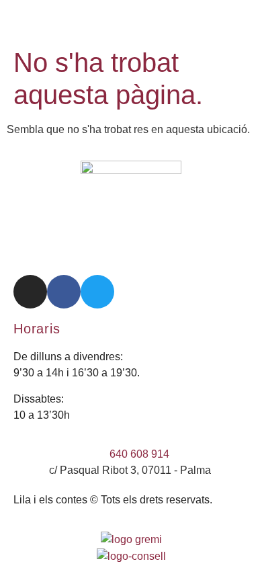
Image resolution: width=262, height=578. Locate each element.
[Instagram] (30, 291)
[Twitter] (97, 291)
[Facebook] (64, 291)
